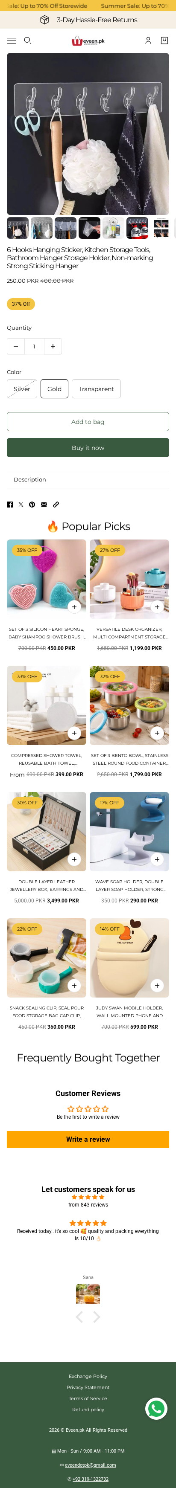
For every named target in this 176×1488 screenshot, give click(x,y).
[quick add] (74, 607)
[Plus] (53, 346)
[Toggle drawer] (11, 41)
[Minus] (16, 346)
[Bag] (164, 40)
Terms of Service (88, 1398)
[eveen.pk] (88, 40)
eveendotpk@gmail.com (90, 1465)
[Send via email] (44, 504)
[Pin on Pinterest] (32, 504)
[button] (56, 504)
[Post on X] (21, 504)
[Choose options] (157, 607)
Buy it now (88, 448)
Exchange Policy (88, 1376)
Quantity (19, 327)
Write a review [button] (88, 1139)
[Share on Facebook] (10, 504)
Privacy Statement (88, 1387)
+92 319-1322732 (91, 1479)
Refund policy (88, 1410)
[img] (88, 1197)
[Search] (27, 40)
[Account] (148, 40)
